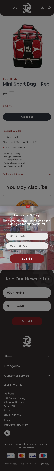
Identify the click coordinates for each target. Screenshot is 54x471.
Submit (27, 259)
